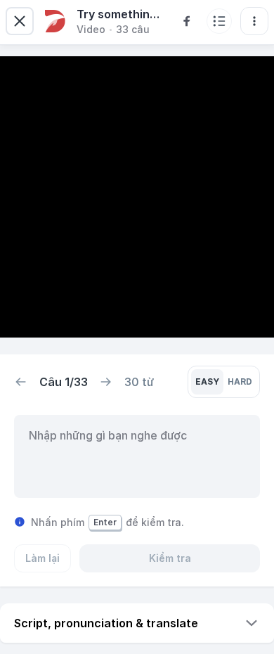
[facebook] (187, 21)
